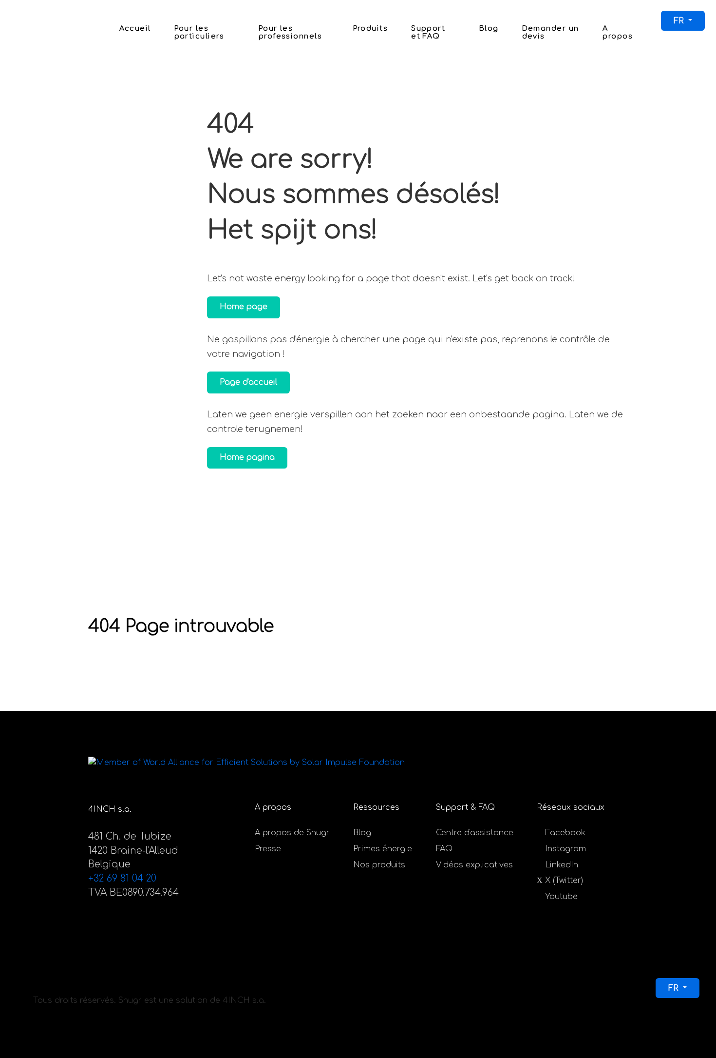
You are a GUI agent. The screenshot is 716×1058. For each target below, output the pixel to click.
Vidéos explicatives (474, 865)
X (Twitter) (564, 880)
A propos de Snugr (292, 832)
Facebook (565, 832)
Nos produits (379, 865)
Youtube (561, 896)
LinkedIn (561, 865)
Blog (362, 832)
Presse (268, 848)
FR (680, 21)
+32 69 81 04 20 (122, 878)
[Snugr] (31, 31)
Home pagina (247, 457)
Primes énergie (382, 848)
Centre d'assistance (474, 832)
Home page (243, 306)
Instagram (565, 848)
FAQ (444, 848)
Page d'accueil (248, 382)
